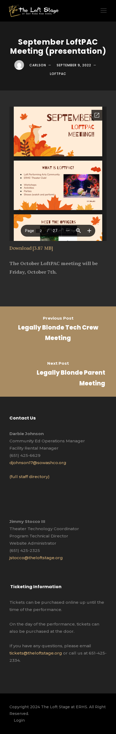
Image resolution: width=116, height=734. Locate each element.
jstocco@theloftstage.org (36, 557)
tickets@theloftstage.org (35, 653)
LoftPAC (58, 73)
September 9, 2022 (74, 65)
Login (19, 720)
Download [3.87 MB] (31, 248)
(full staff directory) (29, 476)
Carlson (37, 65)
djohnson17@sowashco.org (37, 462)
